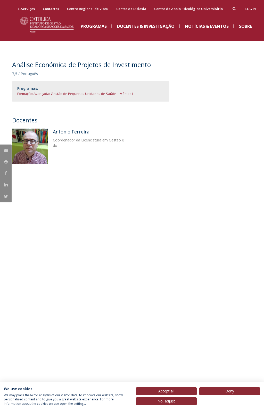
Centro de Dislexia (131, 8)
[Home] (50, 36)
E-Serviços (26, 8)
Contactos (51, 8)
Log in (250, 9)
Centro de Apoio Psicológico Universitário (188, 8)
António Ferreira (71, 132)
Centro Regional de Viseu (87, 8)
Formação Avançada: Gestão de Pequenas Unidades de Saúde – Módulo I (75, 93)
